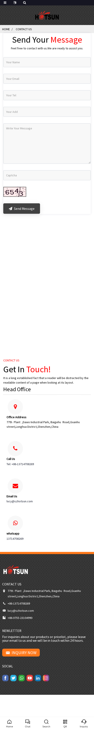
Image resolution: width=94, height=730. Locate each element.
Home (6, 29)
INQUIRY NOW (24, 652)
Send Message (24, 208)
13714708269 (15, 539)
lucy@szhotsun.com (20, 501)
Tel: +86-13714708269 (20, 464)
